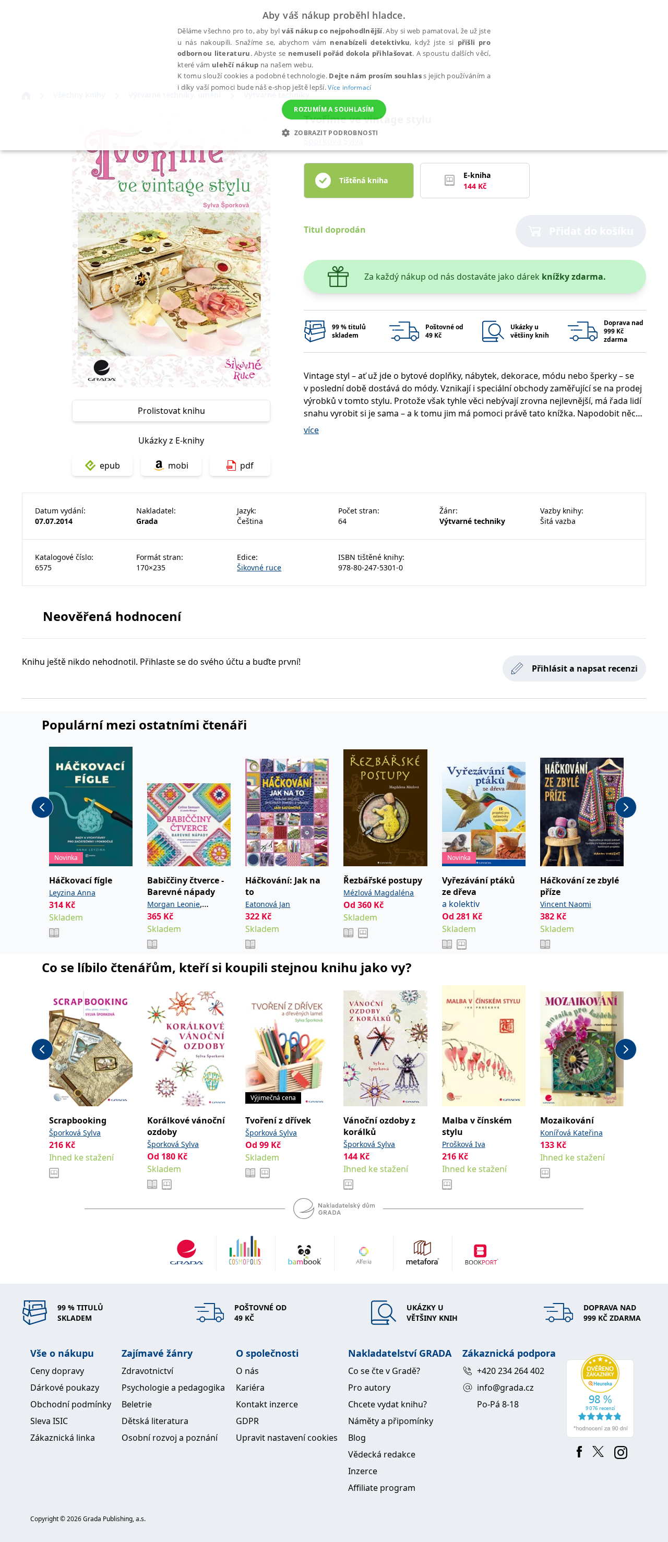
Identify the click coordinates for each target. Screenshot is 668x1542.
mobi (178, 465)
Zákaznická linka (62, 1437)
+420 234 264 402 (510, 1371)
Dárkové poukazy (64, 1387)
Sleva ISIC (49, 1421)
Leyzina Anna (72, 893)
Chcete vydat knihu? (387, 1404)
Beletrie (137, 1404)
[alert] (334, 75)
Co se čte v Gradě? (384, 1371)
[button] (334, 132)
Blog (357, 1437)
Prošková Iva (463, 1144)
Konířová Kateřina (571, 1133)
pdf (247, 465)
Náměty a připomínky (390, 1421)
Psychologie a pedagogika (173, 1387)
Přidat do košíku (591, 231)
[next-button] (626, 807)
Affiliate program (381, 1487)
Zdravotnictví (147, 1371)
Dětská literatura (155, 1421)
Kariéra (250, 1387)
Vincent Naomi (565, 904)
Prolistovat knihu (171, 410)
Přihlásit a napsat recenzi (585, 668)
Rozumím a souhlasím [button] (334, 109)
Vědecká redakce (381, 1454)
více (311, 430)
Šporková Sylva (75, 1133)
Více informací (349, 87)
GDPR (247, 1421)
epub (110, 465)
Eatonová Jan (267, 904)
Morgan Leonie (173, 904)
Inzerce (362, 1471)
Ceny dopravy (57, 1371)
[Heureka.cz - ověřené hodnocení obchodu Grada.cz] (602, 1396)
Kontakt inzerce (267, 1404)
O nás (247, 1371)
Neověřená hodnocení (112, 616)
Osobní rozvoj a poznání (170, 1437)
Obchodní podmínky (70, 1404)
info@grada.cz (505, 1387)
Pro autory (369, 1387)
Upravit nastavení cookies (287, 1437)
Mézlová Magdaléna (378, 893)
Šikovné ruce (259, 567)
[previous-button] (42, 807)
